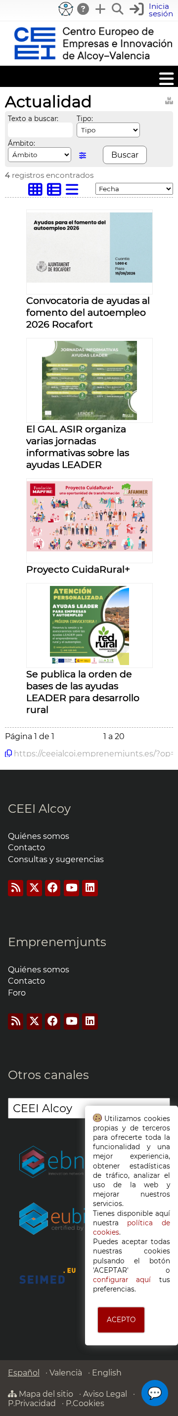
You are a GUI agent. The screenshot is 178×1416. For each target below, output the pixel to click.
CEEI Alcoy (39, 808)
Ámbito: (21, 143)
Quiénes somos (38, 836)
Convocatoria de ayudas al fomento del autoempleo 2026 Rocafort (88, 312)
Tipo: (85, 119)
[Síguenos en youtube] (71, 888)
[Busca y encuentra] (118, 8)
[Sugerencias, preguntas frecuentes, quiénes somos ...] (83, 8)
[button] (153, 10)
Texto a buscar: (33, 119)
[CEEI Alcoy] (93, 61)
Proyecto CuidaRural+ (78, 569)
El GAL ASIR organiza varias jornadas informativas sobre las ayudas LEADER (77, 446)
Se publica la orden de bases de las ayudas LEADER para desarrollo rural (82, 691)
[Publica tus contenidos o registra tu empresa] (100, 8)
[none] (89, 280)
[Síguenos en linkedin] (89, 888)
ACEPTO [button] (121, 1320)
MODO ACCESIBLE (66, 9)
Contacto (26, 847)
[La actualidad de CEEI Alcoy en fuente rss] (15, 888)
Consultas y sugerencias (56, 859)
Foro (17, 993)
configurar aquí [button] (122, 1280)
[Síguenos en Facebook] (52, 888)
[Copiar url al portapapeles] (8, 753)
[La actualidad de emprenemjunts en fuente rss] (15, 1021)
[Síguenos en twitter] (34, 888)
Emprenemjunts (57, 942)
